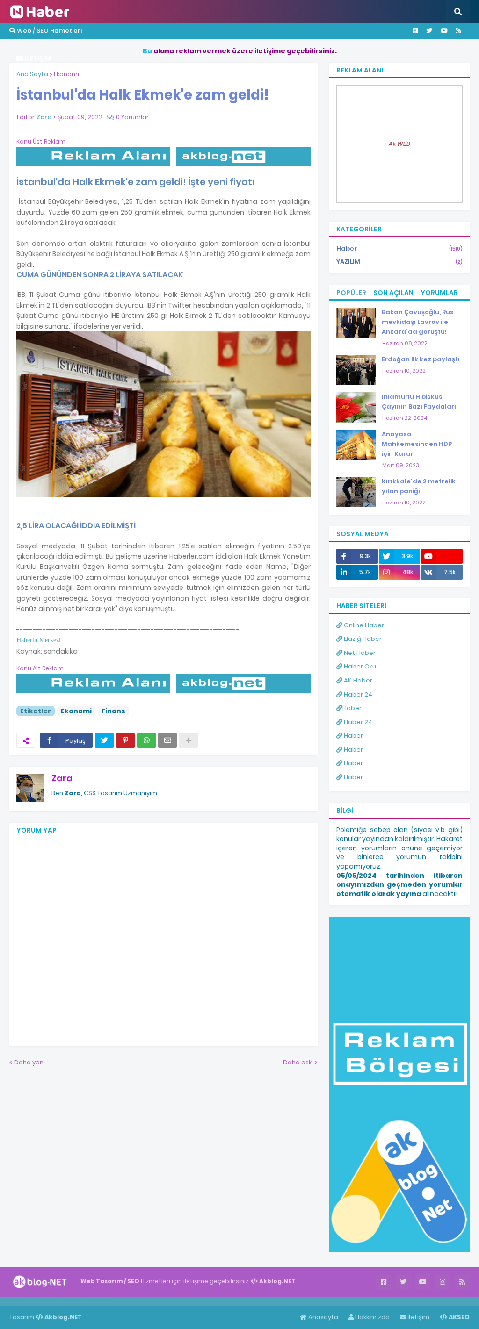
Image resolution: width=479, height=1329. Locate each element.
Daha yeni (29, 1062)
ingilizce (97, 1301)
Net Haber (359, 652)
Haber (399, 248)
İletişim (417, 1317)
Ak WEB (399, 143)
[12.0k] (442, 556)
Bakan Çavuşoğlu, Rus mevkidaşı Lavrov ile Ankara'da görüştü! (418, 322)
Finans (113, 711)
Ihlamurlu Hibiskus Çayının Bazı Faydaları (419, 401)
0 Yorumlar (132, 117)
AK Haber (357, 680)
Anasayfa (322, 1317)
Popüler (351, 292)
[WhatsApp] (146, 740)
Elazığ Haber (362, 638)
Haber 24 (357, 694)
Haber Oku (359, 666)
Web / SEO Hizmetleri (48, 30)
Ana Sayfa (32, 74)
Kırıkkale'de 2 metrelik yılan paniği (419, 486)
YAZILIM (399, 261)
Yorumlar (439, 292)
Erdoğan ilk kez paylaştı (421, 359)
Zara (62, 778)
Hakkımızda (372, 1317)
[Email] (167, 740)
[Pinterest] (125, 740)
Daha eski (298, 1062)
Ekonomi (66, 74)
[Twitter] (104, 740)
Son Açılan (393, 292)
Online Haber (363, 625)
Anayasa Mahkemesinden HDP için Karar (417, 444)
